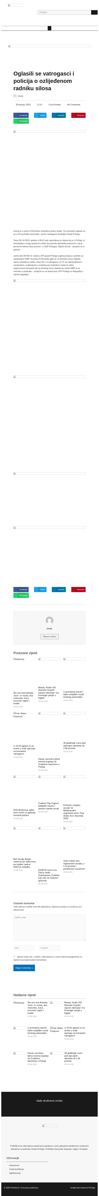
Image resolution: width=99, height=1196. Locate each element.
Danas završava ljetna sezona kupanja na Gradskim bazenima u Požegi (49, 763)
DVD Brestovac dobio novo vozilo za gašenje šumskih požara (24, 813)
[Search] (94, 12)
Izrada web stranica (78, 1188)
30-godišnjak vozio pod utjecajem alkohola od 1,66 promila (74, 746)
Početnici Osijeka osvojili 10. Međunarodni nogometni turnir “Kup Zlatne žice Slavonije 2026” (73, 812)
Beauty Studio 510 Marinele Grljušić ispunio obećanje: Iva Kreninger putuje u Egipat (48, 692)
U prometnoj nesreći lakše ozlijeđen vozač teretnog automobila (73, 694)
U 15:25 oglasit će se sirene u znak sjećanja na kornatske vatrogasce (24, 750)
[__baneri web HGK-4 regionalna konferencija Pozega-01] (49, 56)
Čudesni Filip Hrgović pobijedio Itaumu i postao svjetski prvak (48, 806)
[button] (49, 28)
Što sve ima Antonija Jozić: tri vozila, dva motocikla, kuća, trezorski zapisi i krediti (23, 698)
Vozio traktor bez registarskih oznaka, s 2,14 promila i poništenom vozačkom (74, 865)
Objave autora (49, 636)
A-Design (91, 1188)
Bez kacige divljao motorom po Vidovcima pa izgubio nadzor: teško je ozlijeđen (24, 863)
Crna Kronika (55, 105)
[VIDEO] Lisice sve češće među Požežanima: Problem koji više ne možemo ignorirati (48, 875)
